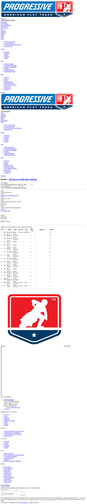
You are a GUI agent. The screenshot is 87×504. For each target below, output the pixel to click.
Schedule (3, 31)
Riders (2, 35)
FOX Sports (4, 28)
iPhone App (7, 86)
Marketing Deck (8, 82)
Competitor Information (10, 65)
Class (2, 186)
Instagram (6, 53)
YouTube (6, 56)
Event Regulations (9, 70)
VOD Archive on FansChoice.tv (12, 44)
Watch (2, 39)
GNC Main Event (5, 211)
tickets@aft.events (15, 407)
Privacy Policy (8, 480)
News (2, 29)
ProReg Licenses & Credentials (12, 461)
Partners (6, 79)
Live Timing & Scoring (10, 85)
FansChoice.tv (4, 26)
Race (2, 61)
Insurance (3, 92)
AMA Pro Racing (9, 64)
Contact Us (7, 89)
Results (3, 34)
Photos (6, 80)
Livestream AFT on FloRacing (12, 432)
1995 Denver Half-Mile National (23, 179)
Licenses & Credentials (10, 67)
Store (2, 37)
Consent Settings (5, 485)
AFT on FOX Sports (9, 41)
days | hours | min (8, 20)
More (2, 74)
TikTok (6, 58)
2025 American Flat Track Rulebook (14, 455)
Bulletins (6, 68)
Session (3, 188)
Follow (3, 49)
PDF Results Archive (9, 71)
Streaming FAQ (8, 46)
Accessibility (7, 479)
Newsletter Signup (9, 83)
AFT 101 (6, 77)
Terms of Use (7, 482)
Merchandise (4, 23)
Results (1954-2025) (9, 421)
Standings (3, 32)
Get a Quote (7, 467)
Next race (3, 18)
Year (2, 183)
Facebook (6, 52)
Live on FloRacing (6, 25)
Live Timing (7, 470)
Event (2, 184)
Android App (7, 88)
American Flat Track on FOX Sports (14, 431)
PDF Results (7, 474)
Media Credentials (9, 477)
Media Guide (7, 476)
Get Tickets (4, 22)
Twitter (6, 55)
